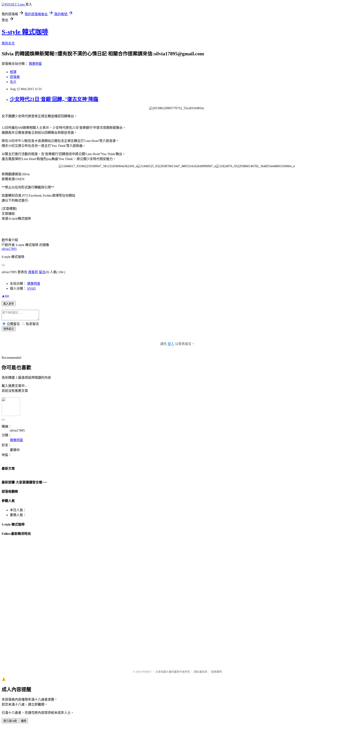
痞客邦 (33, 272)
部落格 (15, 77)
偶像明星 (35, 63)
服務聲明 (216, 671)
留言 (42, 272)
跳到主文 (8, 43)
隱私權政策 (200, 671)
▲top (5, 295)
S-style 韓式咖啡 (25, 32)
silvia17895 (9, 249)
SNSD (31, 288)
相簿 (13, 72)
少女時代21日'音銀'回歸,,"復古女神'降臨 (54, 99)
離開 (23, 720)
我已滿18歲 (10, 720)
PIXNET (146, 671)
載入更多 (8, 303)
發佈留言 (8, 328)
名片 (13, 82)
